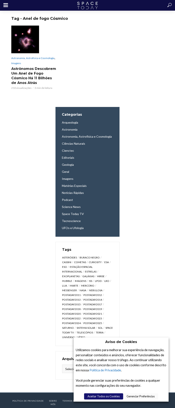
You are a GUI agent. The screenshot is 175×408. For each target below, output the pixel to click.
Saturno (68, 327)
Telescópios (85, 332)
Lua (64, 285)
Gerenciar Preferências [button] (141, 396)
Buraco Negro (90, 257)
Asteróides (69, 257)
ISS (90, 281)
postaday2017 (92, 304)
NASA (83, 290)
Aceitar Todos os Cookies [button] (104, 396)
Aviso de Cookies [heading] (121, 342)
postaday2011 (71, 295)
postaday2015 (71, 304)
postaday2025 (92, 323)
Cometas (80, 262)
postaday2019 (92, 309)
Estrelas (90, 271)
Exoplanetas (71, 276)
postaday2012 (92, 295)
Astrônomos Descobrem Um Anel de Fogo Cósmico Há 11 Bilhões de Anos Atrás (33, 76)
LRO (106, 281)
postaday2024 (71, 323)
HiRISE (101, 276)
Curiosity (95, 262)
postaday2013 (71, 299)
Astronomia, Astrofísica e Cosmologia (32, 58)
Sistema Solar (86, 327)
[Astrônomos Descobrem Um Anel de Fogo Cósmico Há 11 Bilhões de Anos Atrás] (34, 39)
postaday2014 (92, 299)
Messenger (69, 290)
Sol (100, 327)
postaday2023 (92, 318)
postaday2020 (71, 313)
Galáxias (88, 276)
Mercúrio (87, 285)
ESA (106, 262)
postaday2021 (92, 313)
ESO (64, 266)
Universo (68, 337)
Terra (100, 332)
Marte (74, 285)
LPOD (98, 281)
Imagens (16, 63)
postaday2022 (71, 318)
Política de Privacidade (105, 370)
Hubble (67, 281)
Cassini (66, 262)
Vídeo (81, 337)
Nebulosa (95, 290)
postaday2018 (71, 309)
